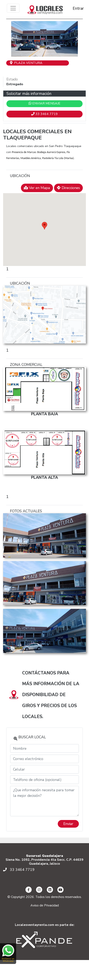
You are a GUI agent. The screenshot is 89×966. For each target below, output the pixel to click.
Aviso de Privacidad (44, 905)
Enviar (68, 823)
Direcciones (70, 187)
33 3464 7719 (46, 114)
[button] (12, 39)
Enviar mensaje (45, 103)
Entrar (74, 8)
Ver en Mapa (39, 187)
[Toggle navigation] (13, 8)
